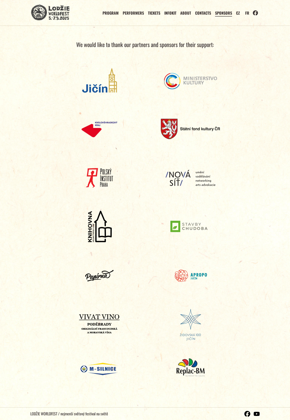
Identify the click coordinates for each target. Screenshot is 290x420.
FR (247, 13)
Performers (133, 13)
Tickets (154, 13)
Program (111, 13)
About (185, 13)
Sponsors (223, 13)
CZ (238, 13)
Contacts (203, 13)
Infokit (170, 13)
